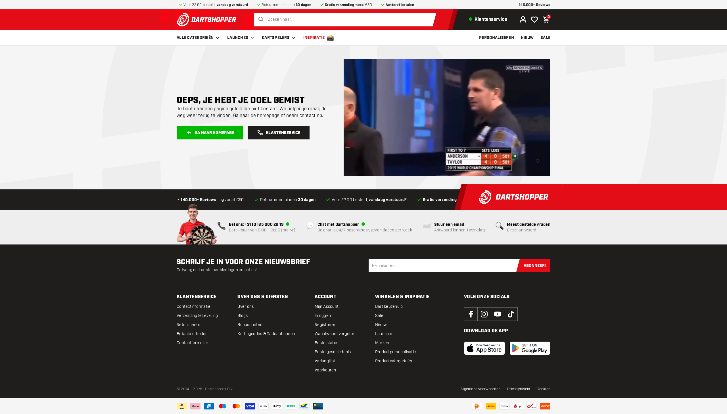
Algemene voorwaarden (480, 389)
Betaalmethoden (192, 333)
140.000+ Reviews (534, 5)
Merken (382, 342)
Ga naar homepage (214, 132)
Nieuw (381, 324)
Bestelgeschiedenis (333, 352)
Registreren (326, 324)
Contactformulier (192, 342)
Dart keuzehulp (389, 306)
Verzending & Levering (197, 315)
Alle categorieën (195, 37)
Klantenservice (283, 132)
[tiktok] (511, 314)
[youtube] (497, 314)
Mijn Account (327, 306)
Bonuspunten (249, 324)
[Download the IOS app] (484, 348)
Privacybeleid (518, 389)
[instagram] (484, 314)
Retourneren (188, 324)
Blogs (242, 315)
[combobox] (346, 19)
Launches (237, 37)
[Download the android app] (529, 348)
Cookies (543, 389)
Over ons (245, 306)
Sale (379, 315)
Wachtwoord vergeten (335, 333)
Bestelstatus (326, 342)
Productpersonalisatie (395, 352)
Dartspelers (276, 37)
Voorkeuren (325, 370)
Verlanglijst (325, 361)
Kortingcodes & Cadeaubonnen (266, 333)
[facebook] (471, 314)
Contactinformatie (193, 306)
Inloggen (323, 315)
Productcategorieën (393, 361)
